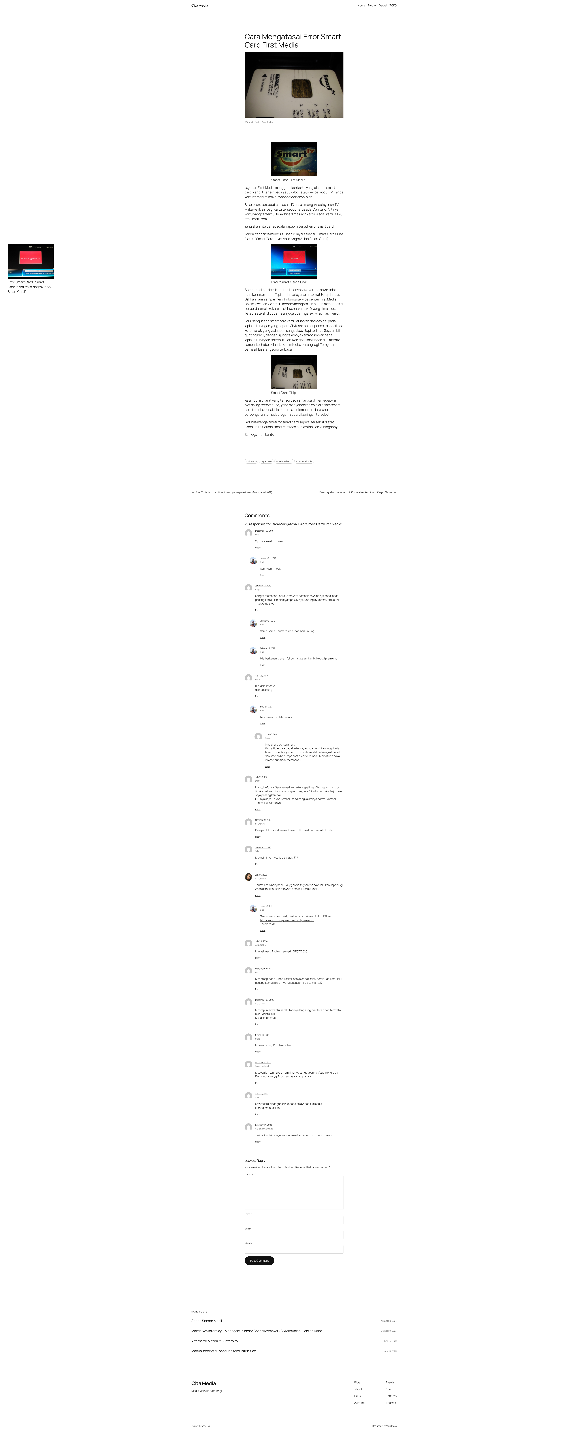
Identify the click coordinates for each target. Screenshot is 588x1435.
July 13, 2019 (261, 777)
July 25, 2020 (261, 941)
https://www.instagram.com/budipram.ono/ (287, 920)
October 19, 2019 (263, 819)
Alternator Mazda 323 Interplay (214, 1341)
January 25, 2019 (263, 585)
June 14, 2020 (390, 1340)
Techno (270, 122)
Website (248, 1243)
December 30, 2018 (264, 530)
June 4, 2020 (261, 874)
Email (248, 1228)
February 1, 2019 (267, 648)
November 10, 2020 (264, 968)
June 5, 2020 (266, 905)
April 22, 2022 (261, 1093)
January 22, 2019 (268, 558)
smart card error (284, 461)
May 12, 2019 (266, 706)
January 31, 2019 (267, 620)
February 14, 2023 (263, 1124)
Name (248, 1213)
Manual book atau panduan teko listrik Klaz (223, 1351)
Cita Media (199, 5)
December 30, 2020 (264, 999)
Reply (258, 547)
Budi (257, 122)
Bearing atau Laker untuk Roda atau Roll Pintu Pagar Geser (355, 492)
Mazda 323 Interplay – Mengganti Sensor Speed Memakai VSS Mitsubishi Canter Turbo (256, 1331)
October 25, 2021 (263, 1062)
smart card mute (304, 461)
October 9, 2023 (389, 1330)
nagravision (266, 461)
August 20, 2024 (389, 1320)
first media (251, 461)
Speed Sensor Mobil (206, 1321)
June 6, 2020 (390, 1351)
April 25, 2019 (261, 675)
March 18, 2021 (262, 1034)
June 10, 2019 (271, 734)
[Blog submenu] (375, 5)
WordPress (391, 1425)
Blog (264, 122)
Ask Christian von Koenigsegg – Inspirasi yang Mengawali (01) (234, 492)
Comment (250, 1174)
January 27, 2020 (263, 847)
